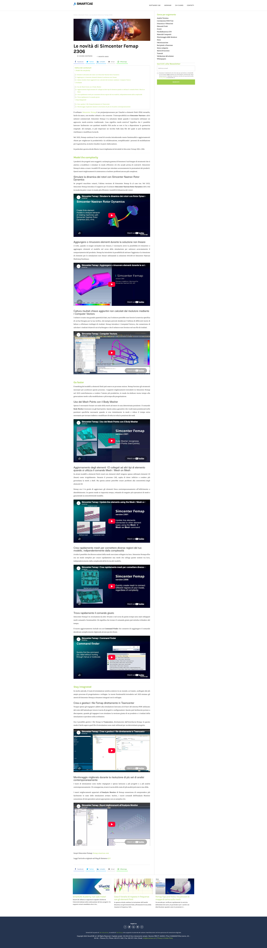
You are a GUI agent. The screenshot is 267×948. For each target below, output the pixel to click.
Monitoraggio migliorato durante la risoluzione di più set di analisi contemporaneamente (103, 107)
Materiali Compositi (164, 34)
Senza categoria (162, 48)
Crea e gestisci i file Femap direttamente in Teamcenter (93, 104)
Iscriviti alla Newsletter (168, 64)
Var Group (119, 932)
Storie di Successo (163, 51)
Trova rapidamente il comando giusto (88, 97)
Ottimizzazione (162, 43)
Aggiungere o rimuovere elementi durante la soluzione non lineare (97, 77)
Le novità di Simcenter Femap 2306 (106, 48)
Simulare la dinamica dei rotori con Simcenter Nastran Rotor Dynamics (98, 74)
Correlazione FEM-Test (165, 21)
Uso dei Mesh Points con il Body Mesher (89, 87)
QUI (109, 858)
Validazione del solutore (165, 56)
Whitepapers (161, 59)
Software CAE (155, 5)
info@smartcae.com (149, 938)
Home (75, 15)
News (159, 40)
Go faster (79, 82)
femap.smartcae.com (101, 853)
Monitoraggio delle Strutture (167, 37)
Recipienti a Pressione (165, 45)
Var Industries (104, 932)
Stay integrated (81, 100)
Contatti (190, 5)
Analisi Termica (162, 18)
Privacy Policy (162, 77)
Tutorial (160, 53)
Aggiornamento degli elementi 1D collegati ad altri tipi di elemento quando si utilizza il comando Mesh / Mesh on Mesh (111, 91)
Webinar (167, 5)
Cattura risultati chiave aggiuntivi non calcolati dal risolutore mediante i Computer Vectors (104, 80)
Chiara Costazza (85, 56)
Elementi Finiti (83, 15)
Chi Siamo (179, 5)
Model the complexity (83, 70)
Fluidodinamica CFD (164, 32)
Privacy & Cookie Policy (165, 938)
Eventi (159, 29)
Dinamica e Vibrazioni (165, 24)
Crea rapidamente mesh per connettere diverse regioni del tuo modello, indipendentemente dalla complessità (109, 94)
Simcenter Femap (89, 112)
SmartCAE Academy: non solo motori (89, 896)
